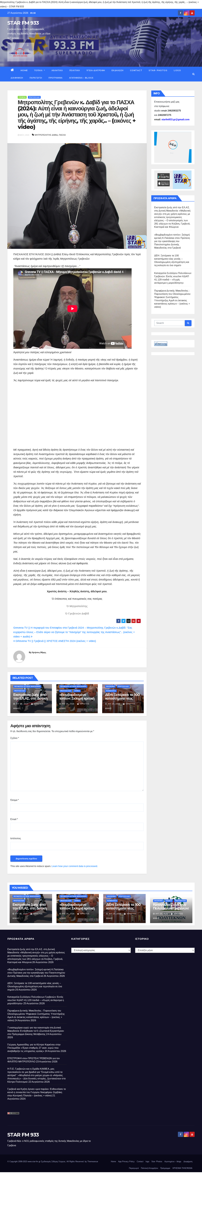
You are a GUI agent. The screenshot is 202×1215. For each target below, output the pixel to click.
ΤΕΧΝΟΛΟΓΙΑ (111, 691)
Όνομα (14, 800)
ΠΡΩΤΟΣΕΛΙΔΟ (34, 97)
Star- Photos (158, 70)
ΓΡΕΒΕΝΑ (22, 97)
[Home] (12, 70)
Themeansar (92, 1161)
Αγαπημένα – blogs (81, 77)
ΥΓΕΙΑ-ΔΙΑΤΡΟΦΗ (95, 70)
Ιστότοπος (15, 838)
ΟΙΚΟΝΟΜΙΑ (110, 686)
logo (177, 70)
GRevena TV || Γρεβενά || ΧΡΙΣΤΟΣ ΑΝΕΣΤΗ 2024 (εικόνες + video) (55, 641)
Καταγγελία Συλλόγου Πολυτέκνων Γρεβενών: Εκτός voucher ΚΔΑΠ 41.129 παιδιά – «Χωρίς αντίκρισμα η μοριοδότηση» (35, 1000)
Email (14, 819)
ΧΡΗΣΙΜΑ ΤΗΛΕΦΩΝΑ (182, 1168)
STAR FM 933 (23, 23)
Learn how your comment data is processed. (75, 866)
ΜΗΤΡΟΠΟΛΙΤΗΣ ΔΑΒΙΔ (46, 135)
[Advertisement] (77, 415)
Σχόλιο (14, 738)
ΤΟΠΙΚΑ (38, 70)
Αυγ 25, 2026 (114, 704)
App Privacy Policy (126, 1161)
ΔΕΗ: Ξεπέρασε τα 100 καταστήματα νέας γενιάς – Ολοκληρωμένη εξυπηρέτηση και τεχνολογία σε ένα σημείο (34, 986)
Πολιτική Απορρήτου (149, 1168)
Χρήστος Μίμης (39, 652)
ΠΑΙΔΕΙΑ (169, 901)
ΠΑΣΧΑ (62, 135)
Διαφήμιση (17, 77)
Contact (136, 70)
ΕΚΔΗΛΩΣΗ (117, 70)
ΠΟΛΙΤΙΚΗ (74, 70)
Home (24, 70)
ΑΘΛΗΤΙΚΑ (57, 70)
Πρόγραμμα (56, 77)
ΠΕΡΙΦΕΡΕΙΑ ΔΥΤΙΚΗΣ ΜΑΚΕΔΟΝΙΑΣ (27, 686)
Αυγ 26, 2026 (22, 704)
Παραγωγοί (36, 77)
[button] (193, 74)
